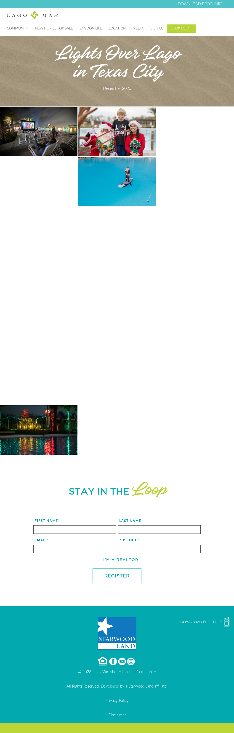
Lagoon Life (91, 28)
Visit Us (157, 28)
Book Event (181, 28)
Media (138, 28)
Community (17, 28)
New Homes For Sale (54, 28)
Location (117, 28)
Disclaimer (117, 715)
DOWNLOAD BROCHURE (200, 4)
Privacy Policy (117, 701)
